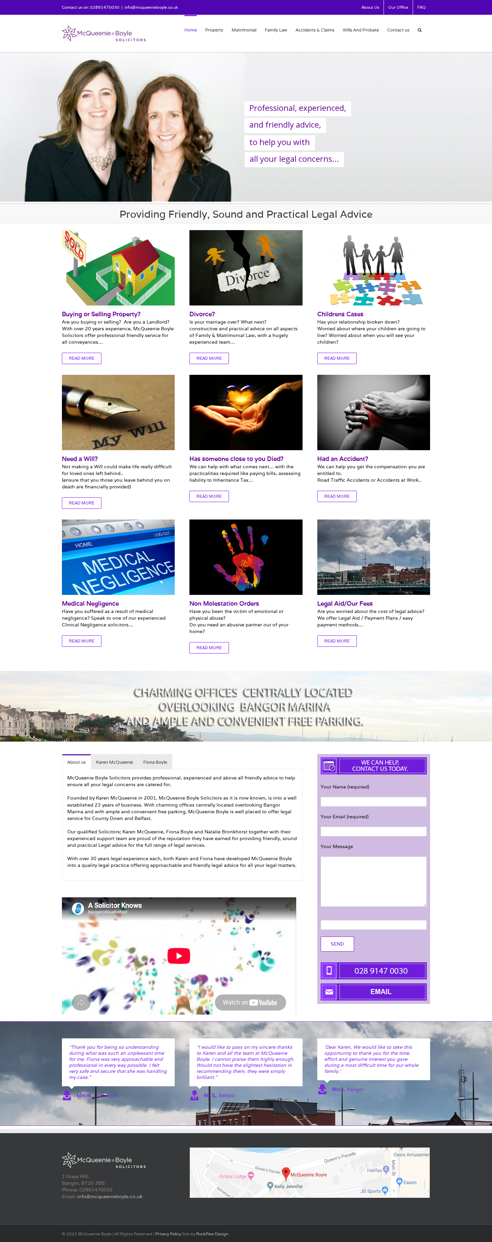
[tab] (76, 761)
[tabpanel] (182, 824)
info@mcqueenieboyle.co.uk (151, 7)
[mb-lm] (310, 1150)
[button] (420, 29)
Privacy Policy (168, 1233)
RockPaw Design (212, 1233)
